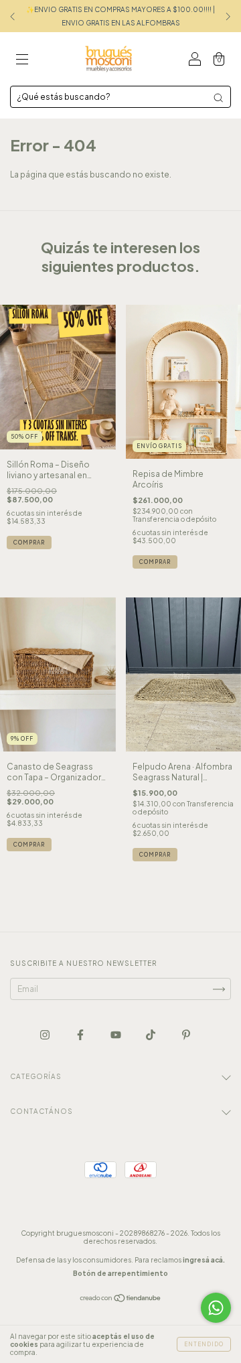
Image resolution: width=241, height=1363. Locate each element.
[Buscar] (218, 97)
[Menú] (22, 61)
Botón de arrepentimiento (120, 1273)
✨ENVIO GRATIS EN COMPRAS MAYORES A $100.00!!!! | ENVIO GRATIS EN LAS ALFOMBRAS (120, 16)
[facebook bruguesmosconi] (81, 1034)
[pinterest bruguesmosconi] (186, 1034)
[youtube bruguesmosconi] (116, 1034)
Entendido (204, 1344)
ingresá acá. (204, 1260)
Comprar (29, 844)
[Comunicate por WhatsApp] (216, 1308)
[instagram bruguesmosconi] (45, 1034)
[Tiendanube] (121, 1300)
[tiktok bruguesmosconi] (151, 1034)
